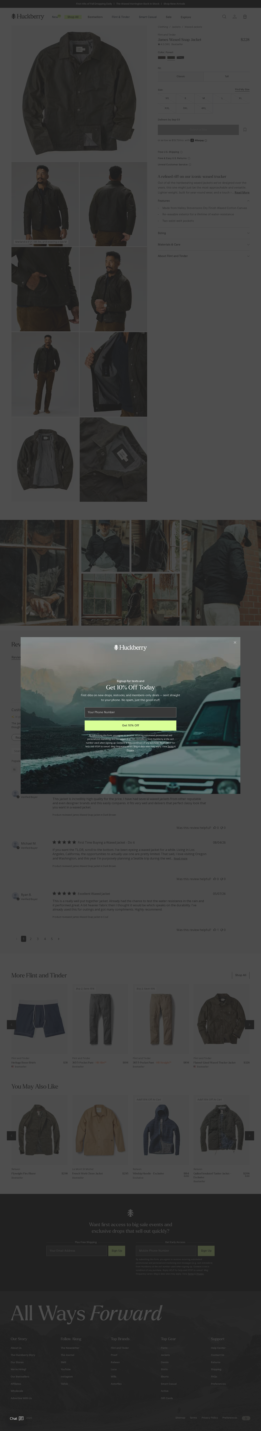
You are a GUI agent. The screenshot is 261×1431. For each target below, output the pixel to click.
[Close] (235, 642)
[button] (17, 1418)
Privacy (130, 750)
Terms (171, 746)
